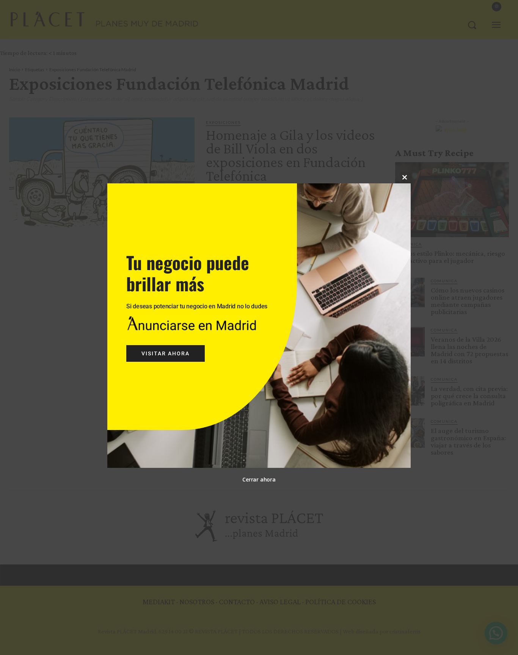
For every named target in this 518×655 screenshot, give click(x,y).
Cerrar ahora (258, 479)
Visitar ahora (165, 353)
